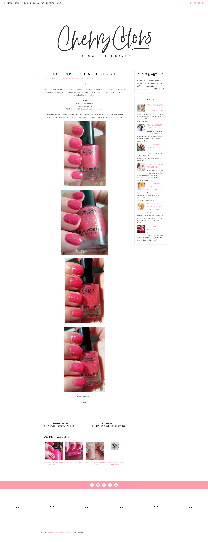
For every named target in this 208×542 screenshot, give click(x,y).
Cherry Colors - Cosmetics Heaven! (60, 533)
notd (94, 79)
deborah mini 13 (51, 79)
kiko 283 (87, 79)
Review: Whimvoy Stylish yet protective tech (154, 186)
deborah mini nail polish (71, 79)
